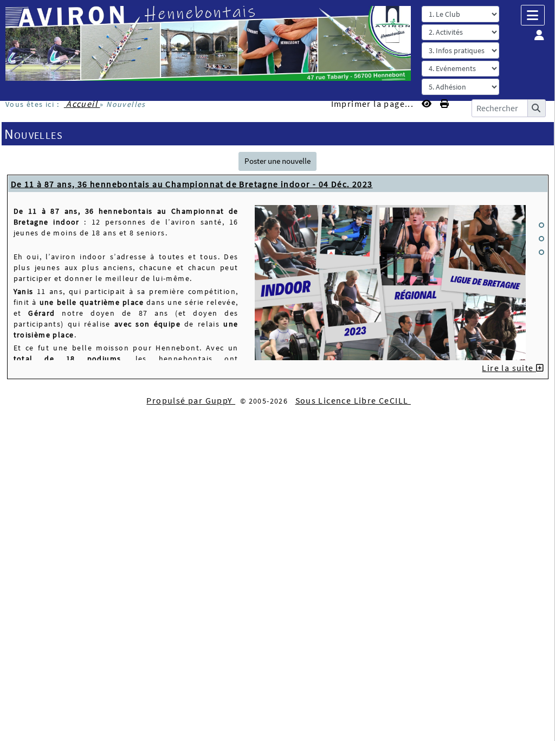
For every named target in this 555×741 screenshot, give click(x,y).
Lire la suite (509, 367)
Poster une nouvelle (277, 161)
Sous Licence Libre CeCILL (353, 400)
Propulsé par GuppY (190, 400)
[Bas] (541, 252)
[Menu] (533, 15)
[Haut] (541, 225)
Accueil (82, 103)
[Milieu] (541, 238)
